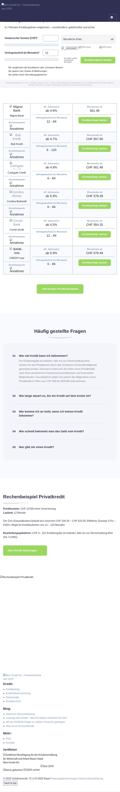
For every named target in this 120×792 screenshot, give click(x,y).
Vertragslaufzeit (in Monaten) (22, 52)
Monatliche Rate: (72, 39)
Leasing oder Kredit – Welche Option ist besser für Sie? (36, 718)
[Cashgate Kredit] (17, 165)
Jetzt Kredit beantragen (22, 550)
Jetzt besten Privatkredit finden (60, 289)
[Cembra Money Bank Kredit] (17, 194)
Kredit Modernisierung (18, 693)
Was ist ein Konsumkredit (20, 726)
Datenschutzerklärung (91, 778)
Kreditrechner (13, 701)
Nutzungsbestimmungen (64, 778)
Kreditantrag (13, 689)
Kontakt (10, 742)
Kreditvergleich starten (98, 60)
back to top (10, 783)
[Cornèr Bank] (17, 222)
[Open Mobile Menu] (113, 18)
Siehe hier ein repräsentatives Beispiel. (77, 85)
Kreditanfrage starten (94, 120)
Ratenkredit (12, 697)
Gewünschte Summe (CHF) (21, 38)
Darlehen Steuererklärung (20, 714)
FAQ (8, 738)
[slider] (7, 44)
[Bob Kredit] (17, 136)
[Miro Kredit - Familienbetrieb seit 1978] (60, 7)
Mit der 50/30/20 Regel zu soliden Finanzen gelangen (35, 722)
